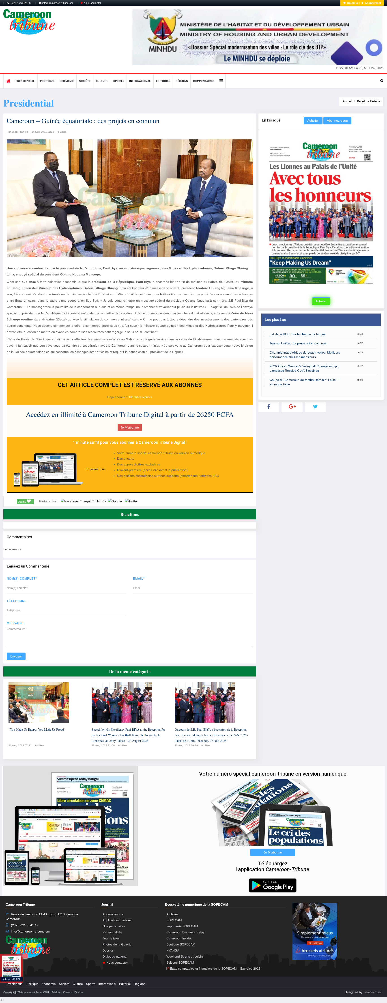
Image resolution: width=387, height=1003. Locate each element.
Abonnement (372, 3)
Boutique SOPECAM (180, 944)
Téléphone (17, 601)
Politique (47, 81)
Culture (102, 81)
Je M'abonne (129, 427)
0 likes (39, 745)
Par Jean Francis (17, 131)
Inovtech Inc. (373, 992)
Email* (139, 578)
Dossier (108, 950)
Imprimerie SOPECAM (182, 926)
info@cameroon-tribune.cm (57, 3)
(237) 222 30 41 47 (20, 3)
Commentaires (203, 81)
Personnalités (112, 932)
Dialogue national (115, 956)
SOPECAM (174, 920)
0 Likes (62, 131)
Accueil (347, 101)
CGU (46, 992)
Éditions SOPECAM (180, 962)
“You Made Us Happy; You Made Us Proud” (37, 729)
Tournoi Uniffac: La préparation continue (298, 343)
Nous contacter (92, 3)
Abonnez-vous (337, 120)
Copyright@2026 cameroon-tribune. (22, 992)
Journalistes (111, 938)
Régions (182, 81)
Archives (172, 914)
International (140, 81)
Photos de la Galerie (117, 944)
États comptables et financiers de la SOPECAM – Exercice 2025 (214, 968)
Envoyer (16, 656)
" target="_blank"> (93, 501)
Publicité (56, 992)
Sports (118, 81)
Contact (67, 992)
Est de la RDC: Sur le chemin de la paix (297, 334)
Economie (67, 81)
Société (85, 81)
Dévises (78, 992)
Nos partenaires (114, 926)
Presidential (25, 81)
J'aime (22, 501)
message (15, 623)
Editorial (163, 81)
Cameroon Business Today (185, 932)
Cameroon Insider (179, 938)
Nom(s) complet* (22, 578)
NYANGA (172, 950)
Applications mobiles (117, 920)
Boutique (352, 3)
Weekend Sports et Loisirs (185, 956)
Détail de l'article (368, 101)
